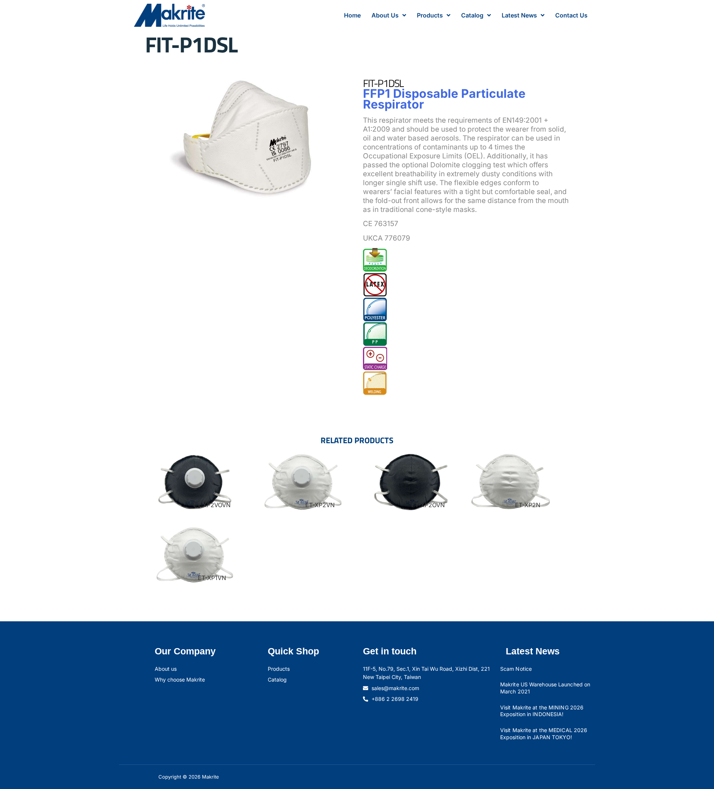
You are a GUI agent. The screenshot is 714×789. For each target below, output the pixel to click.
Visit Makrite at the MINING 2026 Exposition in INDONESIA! (541, 711)
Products (430, 15)
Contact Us (571, 15)
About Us (385, 15)
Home (352, 15)
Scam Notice (516, 669)
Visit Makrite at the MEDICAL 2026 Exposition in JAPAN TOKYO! (543, 733)
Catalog (472, 15)
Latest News (519, 15)
